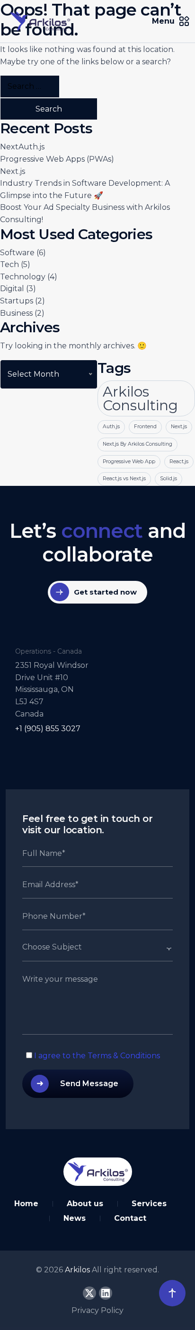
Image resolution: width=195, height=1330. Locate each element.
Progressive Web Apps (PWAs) (57, 159)
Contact (130, 1218)
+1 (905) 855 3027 (47, 728)
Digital (12, 288)
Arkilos (78, 1269)
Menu (163, 21)
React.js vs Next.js (124, 478)
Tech (9, 264)
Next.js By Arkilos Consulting (137, 444)
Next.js (12, 171)
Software (17, 252)
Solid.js (168, 478)
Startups (16, 300)
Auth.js (111, 426)
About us (85, 1203)
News (74, 1218)
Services (149, 1203)
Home (26, 1203)
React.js (178, 461)
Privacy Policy (97, 1310)
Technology (22, 276)
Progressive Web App (129, 461)
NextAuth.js (22, 146)
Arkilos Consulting (140, 398)
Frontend (145, 426)
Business (16, 313)
